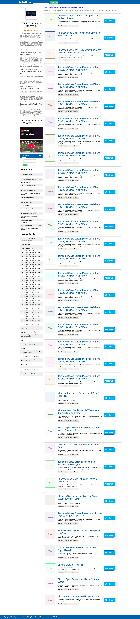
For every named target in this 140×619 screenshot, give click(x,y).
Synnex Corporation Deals (27, 187)
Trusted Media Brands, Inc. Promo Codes (31, 225)
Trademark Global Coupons (28, 185)
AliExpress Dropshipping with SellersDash (49, 617)
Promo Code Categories (77, 2)
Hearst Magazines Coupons (28, 208)
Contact (24, 617)
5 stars (37, 30)
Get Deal (109, 20)
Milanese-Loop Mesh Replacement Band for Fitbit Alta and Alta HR (31, 247)
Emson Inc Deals (25, 177)
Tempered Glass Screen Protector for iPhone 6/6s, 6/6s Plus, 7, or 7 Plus (30, 355)
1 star (25, 30)
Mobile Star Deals (25, 200)
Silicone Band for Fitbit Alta (27, 367)
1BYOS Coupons (25, 205)
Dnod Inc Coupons (25, 182)
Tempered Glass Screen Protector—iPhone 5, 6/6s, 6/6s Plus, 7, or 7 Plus (30, 251)
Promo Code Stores (65, 2)
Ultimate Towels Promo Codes (28, 213)
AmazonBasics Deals (26, 210)
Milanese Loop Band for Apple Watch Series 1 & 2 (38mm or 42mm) (30, 331)
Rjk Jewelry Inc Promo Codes (28, 190)
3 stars (31, 30)
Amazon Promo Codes (26, 202)
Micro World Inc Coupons (27, 197)
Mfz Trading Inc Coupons (27, 174)
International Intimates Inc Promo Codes (31, 179)
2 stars (28, 30)
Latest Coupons (89, 2)
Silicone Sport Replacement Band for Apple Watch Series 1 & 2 (30, 335)
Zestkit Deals (24, 222)
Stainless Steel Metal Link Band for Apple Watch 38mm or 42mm (31, 351)
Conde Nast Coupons (26, 220)
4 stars (34, 30)
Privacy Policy (30, 617)
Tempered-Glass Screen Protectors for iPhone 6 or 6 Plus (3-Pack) (30, 343)
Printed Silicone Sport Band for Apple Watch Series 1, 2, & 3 (30, 239)
